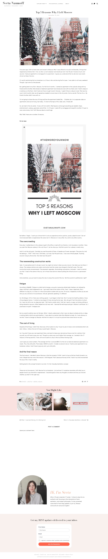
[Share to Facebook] (83, 382)
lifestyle (29, 381)
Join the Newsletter (54, 544)
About (67, 3)
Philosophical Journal (56, 3)
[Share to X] (85, 382)
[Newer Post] (46, 420)
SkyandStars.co (67, 556)
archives (23, 381)
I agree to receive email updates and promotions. (55, 540)
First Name (41, 527)
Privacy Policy (69, 554)
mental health (38, 381)
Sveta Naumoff (13, 3)
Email (40, 533)
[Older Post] (63, 420)
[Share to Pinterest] (87, 382)
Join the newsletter (52, 554)
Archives (36, 554)
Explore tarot (41, 3)
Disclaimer (62, 554)
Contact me (43, 554)
